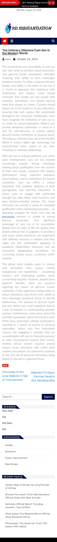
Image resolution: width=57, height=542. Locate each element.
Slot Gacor (7, 423)
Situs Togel (7, 411)
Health (9, 445)
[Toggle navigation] (12, 41)
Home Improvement (16, 457)
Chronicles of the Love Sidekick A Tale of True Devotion (14, 375)
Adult (5, 365)
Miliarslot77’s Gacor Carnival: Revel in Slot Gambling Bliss (43, 376)
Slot (4, 417)
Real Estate (11, 464)
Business (10, 451)
